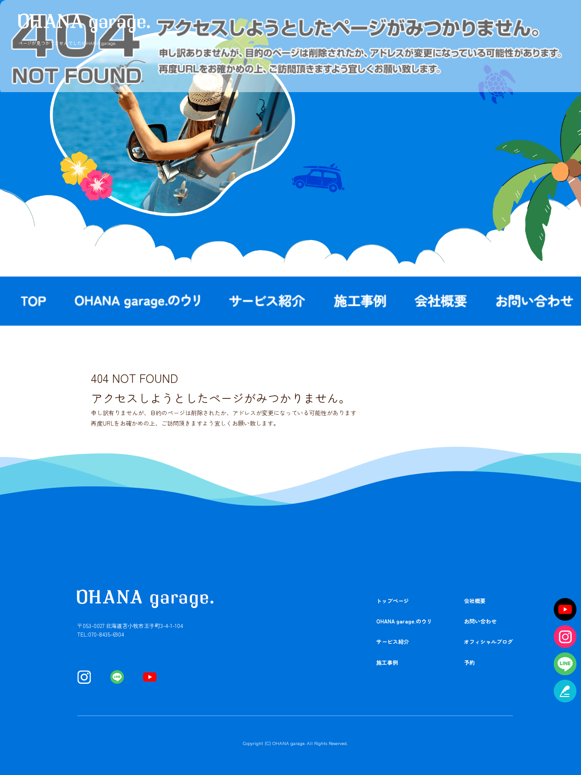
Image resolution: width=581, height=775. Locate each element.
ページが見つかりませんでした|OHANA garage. (67, 42)
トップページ (392, 600)
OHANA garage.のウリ (139, 301)
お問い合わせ (480, 621)
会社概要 (441, 301)
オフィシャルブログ (488, 641)
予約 (469, 662)
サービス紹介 (268, 301)
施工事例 (360, 301)
